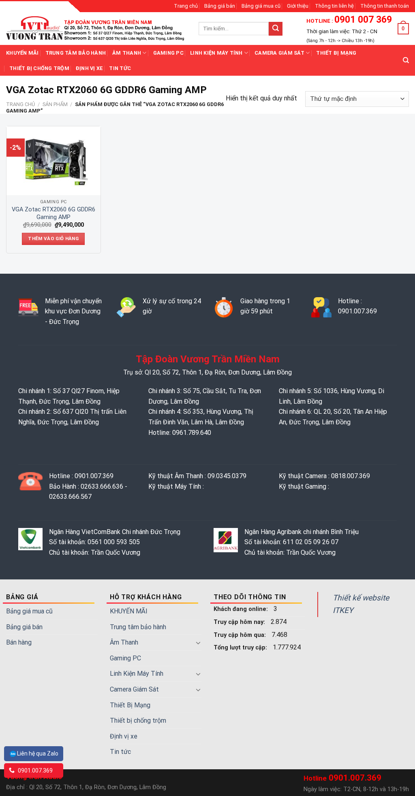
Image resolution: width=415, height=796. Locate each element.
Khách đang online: (242, 609)
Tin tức (120, 68)
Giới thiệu (297, 6)
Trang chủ (186, 6)
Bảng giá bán (219, 6)
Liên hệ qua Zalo (37, 753)
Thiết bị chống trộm (39, 68)
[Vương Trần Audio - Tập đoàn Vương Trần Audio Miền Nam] (96, 28)
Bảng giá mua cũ (261, 6)
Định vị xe (89, 68)
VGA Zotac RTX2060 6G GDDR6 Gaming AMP (53, 213)
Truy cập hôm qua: (240, 635)
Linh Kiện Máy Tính (216, 53)
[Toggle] (198, 642)
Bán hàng (19, 642)
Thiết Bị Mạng (336, 53)
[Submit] (275, 29)
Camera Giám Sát (279, 53)
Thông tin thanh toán (384, 6)
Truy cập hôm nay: (240, 622)
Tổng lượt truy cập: (241, 647)
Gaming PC (168, 53)
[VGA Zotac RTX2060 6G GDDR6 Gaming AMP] (53, 160)
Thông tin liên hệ (334, 6)
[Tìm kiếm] (406, 60)
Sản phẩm (55, 104)
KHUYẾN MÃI (22, 53)
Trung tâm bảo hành (75, 53)
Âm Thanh (126, 53)
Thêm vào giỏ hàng (53, 238)
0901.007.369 (35, 770)
